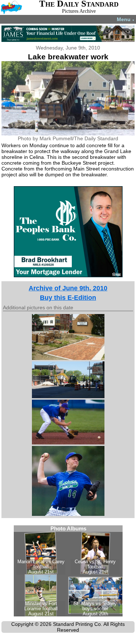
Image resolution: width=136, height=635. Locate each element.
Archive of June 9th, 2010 (68, 288)
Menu (126, 19)
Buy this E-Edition (68, 297)
